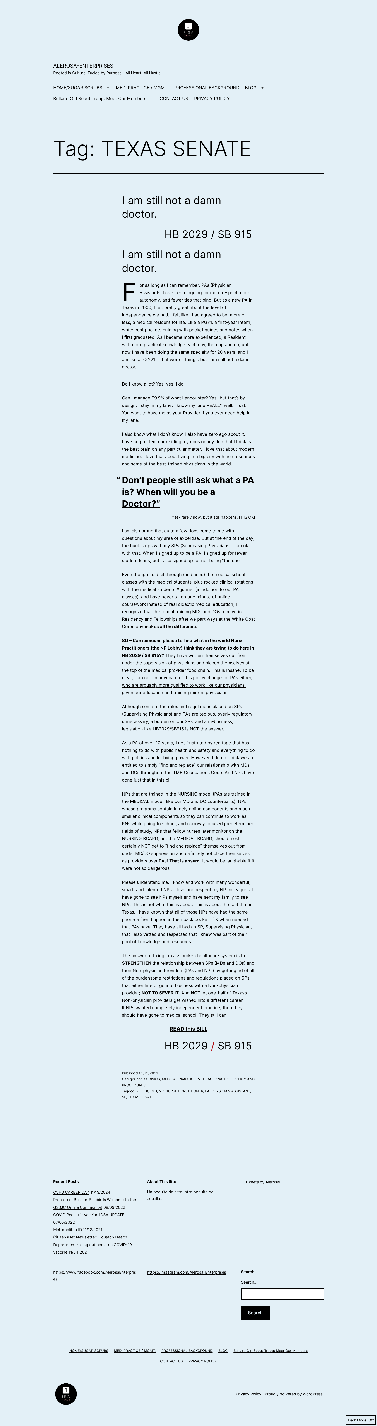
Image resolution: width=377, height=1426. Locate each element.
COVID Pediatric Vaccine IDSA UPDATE (88, 1214)
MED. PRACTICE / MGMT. (142, 87)
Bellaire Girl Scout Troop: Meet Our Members (99, 98)
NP (161, 1091)
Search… (249, 1282)
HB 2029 (188, 234)
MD (154, 1091)
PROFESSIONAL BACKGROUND (207, 87)
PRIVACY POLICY (212, 98)
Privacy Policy (248, 1394)
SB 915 (235, 234)
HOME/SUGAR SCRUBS (77, 87)
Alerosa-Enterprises (83, 66)
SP (124, 1097)
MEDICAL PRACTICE (179, 1079)
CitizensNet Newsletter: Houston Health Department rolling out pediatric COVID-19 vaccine (92, 1244)
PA (207, 1091)
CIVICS (154, 1079)
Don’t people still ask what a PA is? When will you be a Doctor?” (188, 492)
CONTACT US (174, 98)
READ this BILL (188, 1029)
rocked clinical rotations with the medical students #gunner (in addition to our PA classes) (187, 589)
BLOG (251, 87)
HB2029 (160, 728)
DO (146, 1091)
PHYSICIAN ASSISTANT (230, 1091)
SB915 (177, 728)
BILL (138, 1091)
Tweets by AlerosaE (263, 1182)
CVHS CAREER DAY (71, 1192)
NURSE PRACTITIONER (184, 1091)
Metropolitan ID (67, 1229)
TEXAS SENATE (141, 1097)
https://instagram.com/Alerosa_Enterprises (186, 1272)
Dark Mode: (357, 1420)
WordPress (313, 1394)
